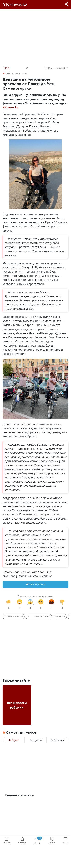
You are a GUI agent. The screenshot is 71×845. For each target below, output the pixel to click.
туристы (60, 616)
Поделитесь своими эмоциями (35, 596)
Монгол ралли (13, 616)
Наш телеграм (37, 584)
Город (6, 67)
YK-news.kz (10, 107)
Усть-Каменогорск (38, 616)
